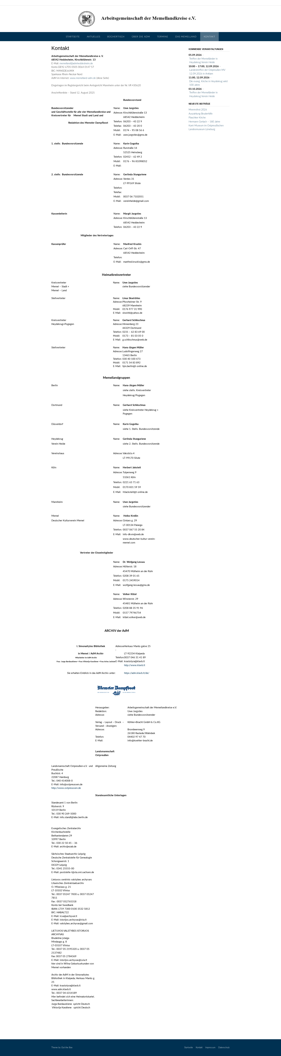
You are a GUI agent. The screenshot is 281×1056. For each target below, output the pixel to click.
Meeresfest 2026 (198, 109)
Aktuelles (93, 37)
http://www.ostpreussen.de (66, 788)
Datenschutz (224, 1048)
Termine (162, 37)
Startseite (73, 37)
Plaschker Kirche (197, 117)
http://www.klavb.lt (134, 665)
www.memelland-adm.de (83, 78)
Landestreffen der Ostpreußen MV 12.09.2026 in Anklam (207, 72)
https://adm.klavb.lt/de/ (136, 673)
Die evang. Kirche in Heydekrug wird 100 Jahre (208, 83)
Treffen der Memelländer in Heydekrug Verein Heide (203, 61)
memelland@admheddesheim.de (76, 63)
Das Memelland (186, 37)
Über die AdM (141, 37)
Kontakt (209, 37)
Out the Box (66, 1048)
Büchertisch (116, 37)
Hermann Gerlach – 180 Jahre (204, 121)
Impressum (210, 1048)
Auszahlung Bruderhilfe (201, 114)
